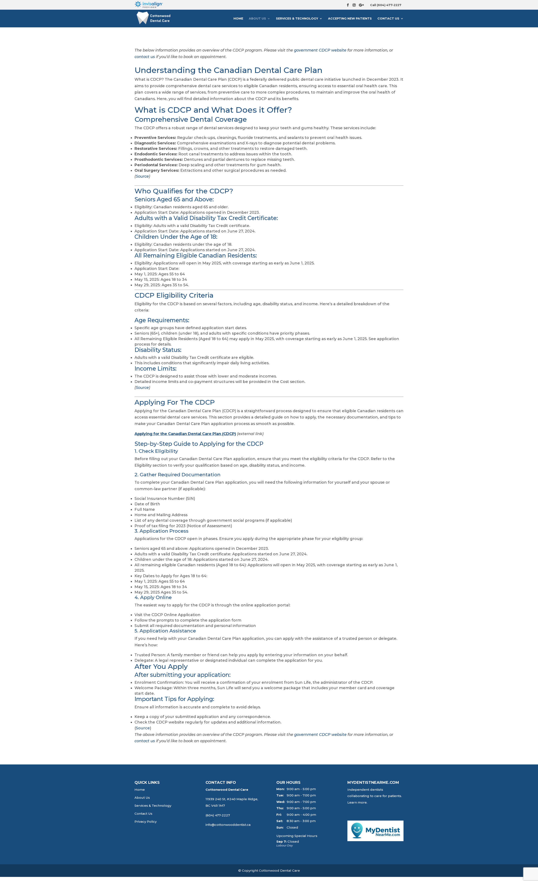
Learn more (357, 802)
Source (142, 176)
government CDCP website (320, 50)
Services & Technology (297, 18)
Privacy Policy (145, 822)
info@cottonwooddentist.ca (228, 825)
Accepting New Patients (350, 18)
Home (238, 18)
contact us (144, 56)
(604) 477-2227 (218, 815)
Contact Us (388, 18)
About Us (257, 18)
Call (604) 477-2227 (385, 5)
